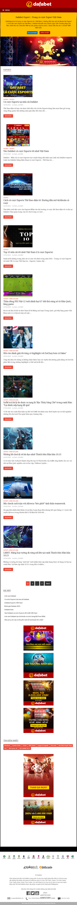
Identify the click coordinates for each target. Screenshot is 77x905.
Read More (8, 116)
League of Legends (43, 745)
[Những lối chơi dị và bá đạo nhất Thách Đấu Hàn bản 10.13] (38, 439)
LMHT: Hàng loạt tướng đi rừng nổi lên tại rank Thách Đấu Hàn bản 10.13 (36, 554)
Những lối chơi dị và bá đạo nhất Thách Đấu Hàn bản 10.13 (32, 454)
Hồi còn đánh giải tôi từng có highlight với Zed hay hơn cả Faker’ (35, 353)
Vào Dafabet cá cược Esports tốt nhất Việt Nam (26, 151)
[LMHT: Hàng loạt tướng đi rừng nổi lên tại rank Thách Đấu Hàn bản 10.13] (38, 537)
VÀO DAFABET (32, 32)
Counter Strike (16, 745)
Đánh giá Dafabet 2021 (12, 606)
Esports (11, 99)
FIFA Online (32, 745)
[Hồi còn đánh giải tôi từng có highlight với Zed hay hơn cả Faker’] (38, 338)
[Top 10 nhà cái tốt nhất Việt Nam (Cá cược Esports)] (38, 237)
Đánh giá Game (13, 298)
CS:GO (25, 745)
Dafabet (5, 99)
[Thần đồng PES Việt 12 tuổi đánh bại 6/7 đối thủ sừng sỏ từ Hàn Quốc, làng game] (38, 286)
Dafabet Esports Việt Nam (13, 603)
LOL (5, 748)
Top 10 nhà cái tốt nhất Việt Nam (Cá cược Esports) (28, 252)
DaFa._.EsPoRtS (18, 105)
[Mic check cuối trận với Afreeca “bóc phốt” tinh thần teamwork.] (38, 488)
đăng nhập (45, 32)
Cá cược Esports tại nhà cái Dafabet (20, 101)
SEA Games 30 (13, 748)
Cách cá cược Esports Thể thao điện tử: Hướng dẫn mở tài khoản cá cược (36, 201)
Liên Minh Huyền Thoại (65, 745)
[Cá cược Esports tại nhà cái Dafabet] (38, 87)
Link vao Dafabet (10, 596)
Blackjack (7, 745)
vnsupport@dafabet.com (17, 898)
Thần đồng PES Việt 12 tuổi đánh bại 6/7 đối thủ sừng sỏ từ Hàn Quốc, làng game (37, 302)
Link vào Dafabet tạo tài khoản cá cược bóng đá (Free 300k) (24, 616)
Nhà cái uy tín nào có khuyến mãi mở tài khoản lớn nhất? (23, 620)
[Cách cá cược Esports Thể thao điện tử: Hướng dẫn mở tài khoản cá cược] (38, 185)
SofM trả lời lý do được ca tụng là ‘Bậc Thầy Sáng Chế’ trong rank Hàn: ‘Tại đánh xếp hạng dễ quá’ (37, 404)
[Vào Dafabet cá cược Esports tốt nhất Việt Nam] (38, 136)
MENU (7, 10)
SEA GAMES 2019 (24, 748)
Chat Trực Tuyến (65, 898)
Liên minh (53, 745)
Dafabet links (9, 609)
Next (48, 583)
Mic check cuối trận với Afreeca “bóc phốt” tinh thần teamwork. (34, 503)
